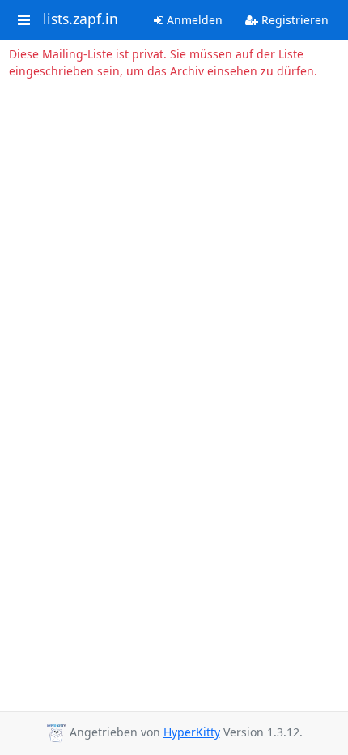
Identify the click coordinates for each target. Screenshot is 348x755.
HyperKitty (191, 732)
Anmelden (193, 20)
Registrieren (293, 20)
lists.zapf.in (80, 19)
